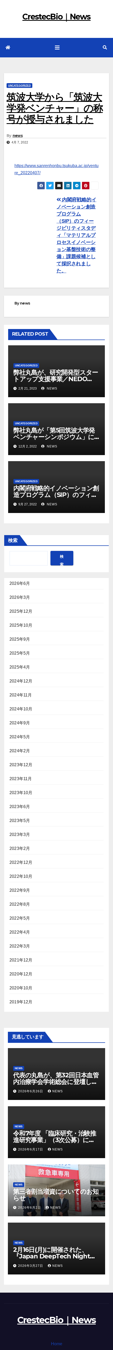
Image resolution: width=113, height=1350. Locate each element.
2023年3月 (19, 834)
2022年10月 (21, 876)
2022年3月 (19, 946)
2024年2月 (19, 751)
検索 (13, 540)
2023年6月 (19, 806)
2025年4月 (19, 667)
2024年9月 (19, 723)
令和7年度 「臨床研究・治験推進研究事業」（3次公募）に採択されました (54, 1139)
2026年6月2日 (30, 1207)
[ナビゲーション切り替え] (57, 48)
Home (56, 1344)
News (19, 1068)
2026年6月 (19, 583)
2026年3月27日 (31, 1266)
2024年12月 (21, 681)
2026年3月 (19, 597)
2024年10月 (21, 709)
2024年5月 (19, 737)
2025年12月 (21, 611)
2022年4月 (19, 932)
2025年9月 (19, 639)
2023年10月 (21, 792)
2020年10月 (21, 988)
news (18, 135)
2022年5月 (19, 918)
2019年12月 (21, 1002)
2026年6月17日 (31, 1149)
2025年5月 (19, 653)
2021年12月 (21, 960)
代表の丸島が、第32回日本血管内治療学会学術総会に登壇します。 (56, 1081)
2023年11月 (20, 778)
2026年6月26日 (31, 1091)
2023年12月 (21, 765)
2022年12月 (21, 862)
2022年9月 (19, 890)
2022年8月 (19, 904)
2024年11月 (20, 695)
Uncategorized (19, 85)
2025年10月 (21, 625)
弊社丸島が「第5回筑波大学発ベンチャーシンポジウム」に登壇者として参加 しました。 (54, 436)
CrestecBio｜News (56, 17)
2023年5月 (19, 820)
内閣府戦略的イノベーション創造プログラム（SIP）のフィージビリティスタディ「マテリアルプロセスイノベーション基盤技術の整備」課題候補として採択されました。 (76, 235)
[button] (105, 47)
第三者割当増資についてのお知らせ (56, 1195)
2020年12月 (21, 974)
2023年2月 (19, 848)
